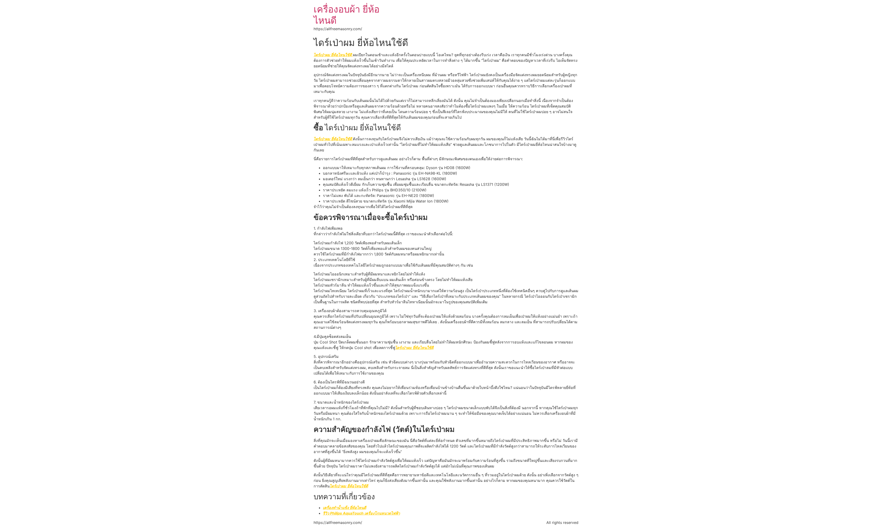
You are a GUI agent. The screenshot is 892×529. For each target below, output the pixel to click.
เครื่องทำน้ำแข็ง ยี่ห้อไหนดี (344, 507)
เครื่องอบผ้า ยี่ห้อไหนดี (347, 14)
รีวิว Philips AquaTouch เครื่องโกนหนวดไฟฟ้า (361, 513)
